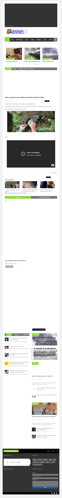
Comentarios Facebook (44, 197)
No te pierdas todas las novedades (15, 260)
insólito (31, 68)
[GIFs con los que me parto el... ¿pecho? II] (44, 368)
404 (57, 451)
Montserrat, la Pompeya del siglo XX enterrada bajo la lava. (45, 429)
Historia (39, 459)
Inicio (6, 26)
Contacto (11, 26)
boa (25, 68)
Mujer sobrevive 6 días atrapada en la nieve (48, 62)
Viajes (45, 39)
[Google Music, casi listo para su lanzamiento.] (34, 396)
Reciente (17, 334)
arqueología (35, 462)
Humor (32, 39)
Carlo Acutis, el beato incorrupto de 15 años (12, 62)
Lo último (35, 334)
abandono (45, 459)
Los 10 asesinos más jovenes (16, 346)
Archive (49, 451)
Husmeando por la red (11, 451)
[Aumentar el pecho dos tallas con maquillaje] (44, 409)
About (53, 451)
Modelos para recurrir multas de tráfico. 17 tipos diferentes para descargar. (19, 362)
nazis (55, 459)
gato (28, 68)
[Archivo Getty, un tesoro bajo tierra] (32, 54)
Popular (9, 336)
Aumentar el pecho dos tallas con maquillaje (43, 416)
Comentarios (18, 197)
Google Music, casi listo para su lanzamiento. (47, 395)
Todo (12, 39)
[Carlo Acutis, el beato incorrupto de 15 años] (14, 54)
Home (7, 40)
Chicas (26, 39)
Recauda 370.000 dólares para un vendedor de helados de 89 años (46, 436)
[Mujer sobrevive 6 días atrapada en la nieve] (50, 54)
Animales (39, 39)
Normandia (42, 462)
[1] (26, 64)
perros (47, 462)
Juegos (50, 39)
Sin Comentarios (9, 101)
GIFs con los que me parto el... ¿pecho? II (42, 376)
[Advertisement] (31, 14)
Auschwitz (53, 462)
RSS (56, 493)
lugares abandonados (37, 464)
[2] (28, 64)
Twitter (54, 493)
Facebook (51, 493)
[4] (33, 64)
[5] (35, 64)
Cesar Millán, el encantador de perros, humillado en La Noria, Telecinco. (18, 371)
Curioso (35, 363)
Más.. (7, 43)
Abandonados (19, 39)
